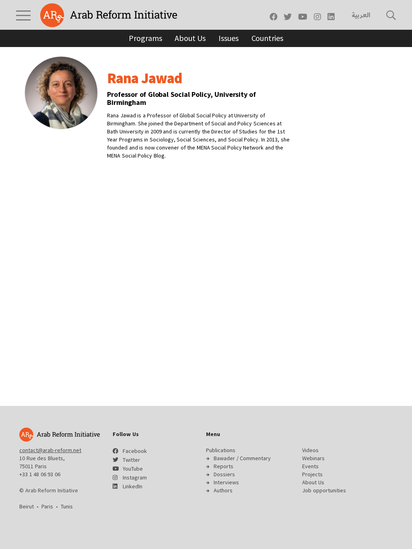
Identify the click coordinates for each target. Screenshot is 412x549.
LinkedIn (132, 486)
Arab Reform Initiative (108, 15)
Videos (310, 450)
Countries (267, 38)
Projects (312, 474)
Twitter (131, 459)
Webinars (313, 458)
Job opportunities (324, 490)
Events (310, 466)
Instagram (135, 477)
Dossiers (224, 474)
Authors (223, 490)
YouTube (133, 468)
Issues (228, 38)
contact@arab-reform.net (50, 450)
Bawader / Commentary (242, 458)
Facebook (135, 451)
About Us (190, 38)
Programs (145, 38)
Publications (220, 450)
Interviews (226, 482)
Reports (223, 466)
